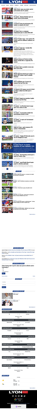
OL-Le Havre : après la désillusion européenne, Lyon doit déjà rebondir (23, 181)
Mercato (7, 5)
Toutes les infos (31, 214)
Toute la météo (32, 388)
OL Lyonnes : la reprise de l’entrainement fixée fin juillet (23, 120)
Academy (15, 134)
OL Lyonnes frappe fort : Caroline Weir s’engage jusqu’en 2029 (23, 48)
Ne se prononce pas (5, 271)
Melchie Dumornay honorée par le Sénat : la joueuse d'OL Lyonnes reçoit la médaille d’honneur (24, 75)
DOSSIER (14, 293)
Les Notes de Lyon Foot (32, 5)
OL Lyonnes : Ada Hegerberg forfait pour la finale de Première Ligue (24, 155)
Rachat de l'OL (15, 301)
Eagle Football (15, 294)
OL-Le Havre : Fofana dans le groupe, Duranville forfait (22, 187)
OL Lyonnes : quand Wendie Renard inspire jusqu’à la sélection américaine (24, 163)
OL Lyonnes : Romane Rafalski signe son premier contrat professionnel (23, 17)
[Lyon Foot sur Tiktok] (24, 396)
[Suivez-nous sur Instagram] (18, 396)
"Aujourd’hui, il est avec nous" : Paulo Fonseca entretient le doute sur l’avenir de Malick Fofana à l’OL (23, 195)
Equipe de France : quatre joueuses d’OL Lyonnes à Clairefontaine (23, 127)
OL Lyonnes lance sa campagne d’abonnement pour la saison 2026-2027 (23, 31)
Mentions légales (16, 403)
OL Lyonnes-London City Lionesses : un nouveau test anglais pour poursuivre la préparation (23, 175)
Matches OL (11, 5)
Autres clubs (26, 5)
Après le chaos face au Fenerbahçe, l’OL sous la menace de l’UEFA (19, 250)
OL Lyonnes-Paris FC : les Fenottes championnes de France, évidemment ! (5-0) (23, 145)
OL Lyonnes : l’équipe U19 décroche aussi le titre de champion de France (24, 136)
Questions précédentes (4, 276)
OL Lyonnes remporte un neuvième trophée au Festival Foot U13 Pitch (24, 99)
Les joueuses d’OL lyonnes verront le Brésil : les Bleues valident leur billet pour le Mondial (24, 90)
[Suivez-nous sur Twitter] (15, 396)
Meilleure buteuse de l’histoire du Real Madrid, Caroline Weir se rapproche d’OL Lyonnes (23, 60)
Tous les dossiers (31, 307)
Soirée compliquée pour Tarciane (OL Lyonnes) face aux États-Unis (22, 82)
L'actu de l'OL (3, 5)
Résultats (34, 276)
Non (3, 270)
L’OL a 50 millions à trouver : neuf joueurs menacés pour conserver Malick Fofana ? (19, 255)
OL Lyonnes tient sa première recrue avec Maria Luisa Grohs (24, 67)
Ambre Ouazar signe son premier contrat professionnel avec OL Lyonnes (23, 9)
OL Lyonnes (21, 5)
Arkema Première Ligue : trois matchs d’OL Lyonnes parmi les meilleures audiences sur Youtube (24, 40)
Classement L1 (17, 5)
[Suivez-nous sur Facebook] (12, 396)
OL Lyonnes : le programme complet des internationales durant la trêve (23, 113)
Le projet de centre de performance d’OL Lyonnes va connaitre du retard (23, 24)
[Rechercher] (34, 2)
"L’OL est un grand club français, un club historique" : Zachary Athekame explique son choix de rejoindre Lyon (24, 202)
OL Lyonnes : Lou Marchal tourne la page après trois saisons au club (23, 106)
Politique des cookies (23, 403)
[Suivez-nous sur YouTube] (21, 396)
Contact (28, 403)
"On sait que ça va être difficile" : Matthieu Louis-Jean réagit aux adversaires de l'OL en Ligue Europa (23, 209)
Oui (3, 268)
